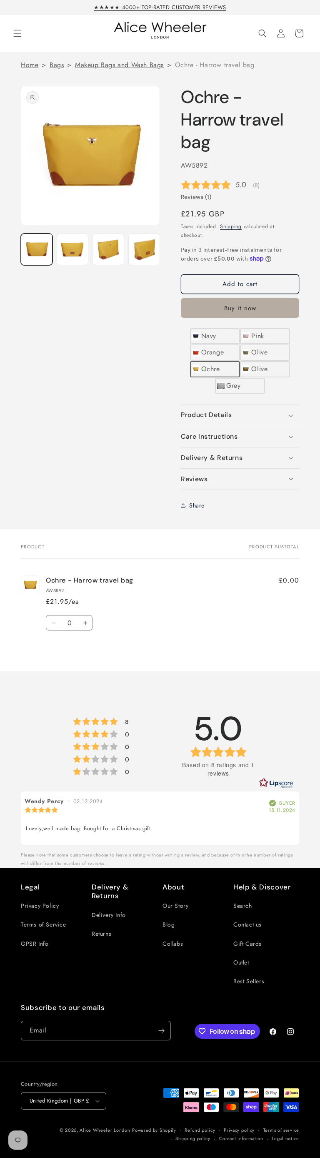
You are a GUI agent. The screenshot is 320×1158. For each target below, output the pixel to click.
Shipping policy (192, 1138)
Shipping (231, 226)
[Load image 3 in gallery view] (108, 249)
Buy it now (240, 308)
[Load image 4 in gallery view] (144, 249)
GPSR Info (34, 943)
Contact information (241, 1138)
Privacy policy (239, 1130)
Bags (57, 65)
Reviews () (196, 197)
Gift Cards (247, 943)
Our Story (175, 906)
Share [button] (197, 505)
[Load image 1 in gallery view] (36, 249)
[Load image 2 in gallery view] (72, 249)
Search (242, 906)
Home (29, 65)
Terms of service (281, 1130)
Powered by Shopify (154, 1130)
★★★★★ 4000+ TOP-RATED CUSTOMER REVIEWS (160, 7)
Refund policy (200, 1130)
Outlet (241, 962)
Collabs (172, 943)
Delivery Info (109, 915)
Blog (168, 924)
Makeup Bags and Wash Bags (119, 65)
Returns (101, 933)
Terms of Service (43, 924)
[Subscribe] (161, 1030)
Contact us (247, 924)
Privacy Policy (40, 906)
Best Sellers (248, 981)
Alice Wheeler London (105, 1130)
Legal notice (285, 1138)
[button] (17, 33)
